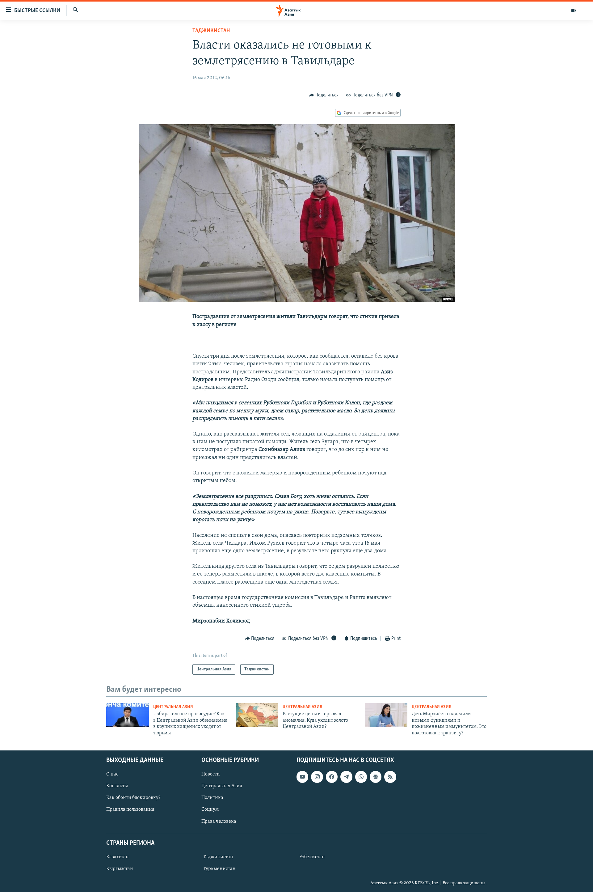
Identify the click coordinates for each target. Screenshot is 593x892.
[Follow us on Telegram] (346, 777)
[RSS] (390, 777)
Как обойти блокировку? (133, 797)
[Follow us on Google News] (375, 777)
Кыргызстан (119, 868)
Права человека (218, 821)
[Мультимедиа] (574, 10)
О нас (112, 774)
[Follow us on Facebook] (332, 777)
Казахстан (117, 857)
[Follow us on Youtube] (302, 777)
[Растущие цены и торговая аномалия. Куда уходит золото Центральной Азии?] (257, 715)
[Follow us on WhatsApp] (361, 777)
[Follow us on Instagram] (317, 777)
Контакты (117, 786)
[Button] (324, 95)
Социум (210, 809)
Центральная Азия (173, 707)
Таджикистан (211, 31)
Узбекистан (312, 857)
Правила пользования (130, 809)
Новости (210, 774)
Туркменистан (219, 868)
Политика (212, 797)
